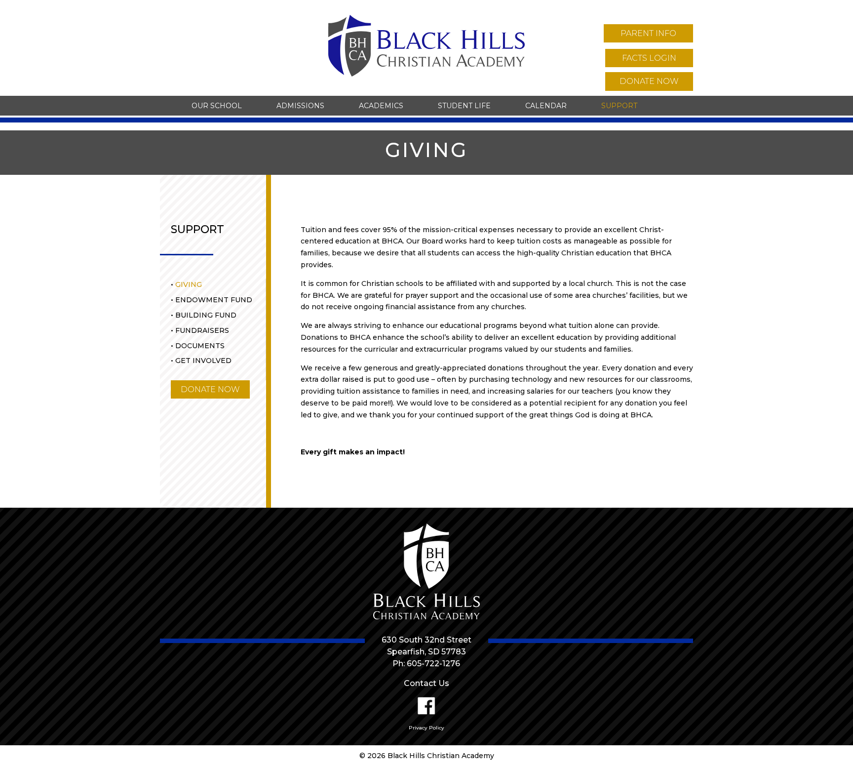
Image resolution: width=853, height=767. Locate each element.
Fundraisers (202, 330)
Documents (200, 345)
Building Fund (205, 315)
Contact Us (426, 683)
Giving (188, 284)
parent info (648, 33)
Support (619, 105)
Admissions (300, 105)
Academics (381, 105)
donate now (649, 81)
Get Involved (203, 360)
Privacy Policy (426, 728)
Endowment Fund (213, 299)
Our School (217, 105)
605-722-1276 (433, 663)
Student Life (464, 105)
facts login (649, 58)
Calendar (546, 105)
